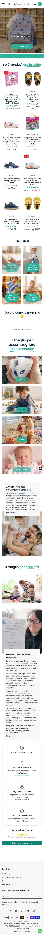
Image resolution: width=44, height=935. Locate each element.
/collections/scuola (7, 9)
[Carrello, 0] (34, 4)
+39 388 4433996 (22, 775)
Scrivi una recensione (22, 843)
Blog (4, 881)
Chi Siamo (6, 874)
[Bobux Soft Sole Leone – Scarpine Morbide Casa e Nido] (32, 203)
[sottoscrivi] (39, 896)
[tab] (3, 129)
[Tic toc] (22, 911)
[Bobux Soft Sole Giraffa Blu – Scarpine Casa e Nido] (32, 78)
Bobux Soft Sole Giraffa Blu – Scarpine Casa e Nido (32, 98)
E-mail (5, 896)
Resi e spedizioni (8, 884)
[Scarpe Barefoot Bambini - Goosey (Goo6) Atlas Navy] (11, 203)
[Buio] (40, 4)
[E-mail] (27, 911)
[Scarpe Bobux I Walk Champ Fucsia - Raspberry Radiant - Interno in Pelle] (11, 121)
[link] (12, 267)
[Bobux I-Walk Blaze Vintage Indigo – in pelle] (11, 162)
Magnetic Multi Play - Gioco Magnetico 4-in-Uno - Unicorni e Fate (32, 141)
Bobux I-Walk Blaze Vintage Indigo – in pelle (12, 180)
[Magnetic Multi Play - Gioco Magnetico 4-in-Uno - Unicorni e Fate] (32, 121)
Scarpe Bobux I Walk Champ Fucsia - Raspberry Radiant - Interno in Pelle (11, 141)
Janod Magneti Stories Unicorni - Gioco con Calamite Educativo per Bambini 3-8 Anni (11, 99)
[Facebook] (10, 911)
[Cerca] (8, 4)
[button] (3, 4)
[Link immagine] (11, 260)
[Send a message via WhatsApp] (40, 931)
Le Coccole (25, 922)
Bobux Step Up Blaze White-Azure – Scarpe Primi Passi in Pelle (32, 181)
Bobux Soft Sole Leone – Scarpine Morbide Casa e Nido (32, 221)
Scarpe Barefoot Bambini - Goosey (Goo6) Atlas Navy (12, 221)
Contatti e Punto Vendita (12, 877)
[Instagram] (16, 911)
